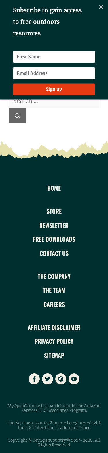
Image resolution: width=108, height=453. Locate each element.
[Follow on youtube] (74, 378)
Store (54, 211)
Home (54, 188)
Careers (54, 304)
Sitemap (54, 355)
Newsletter (54, 225)
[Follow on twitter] (47, 378)
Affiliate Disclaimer (54, 327)
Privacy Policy (54, 341)
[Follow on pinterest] (60, 378)
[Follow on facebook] (34, 378)
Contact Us (54, 253)
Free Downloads (54, 239)
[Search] (17, 115)
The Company (54, 276)
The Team (54, 290)
